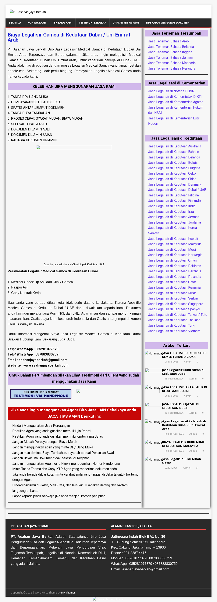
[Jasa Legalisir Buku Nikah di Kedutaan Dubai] (153, 378)
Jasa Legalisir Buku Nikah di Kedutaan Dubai (183, 372)
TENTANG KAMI (62, 22)
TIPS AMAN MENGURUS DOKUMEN (167, 22)
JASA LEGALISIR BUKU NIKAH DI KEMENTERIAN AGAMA (184, 355)
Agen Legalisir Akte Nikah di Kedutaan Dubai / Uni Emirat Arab (184, 425)
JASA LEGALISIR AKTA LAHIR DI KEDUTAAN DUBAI (184, 389)
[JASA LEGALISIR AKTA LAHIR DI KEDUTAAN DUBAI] (153, 387)
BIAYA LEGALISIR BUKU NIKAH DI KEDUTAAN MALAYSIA (183, 444)
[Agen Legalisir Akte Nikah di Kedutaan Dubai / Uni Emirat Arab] (153, 422)
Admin (187, 361)
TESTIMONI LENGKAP (92, 22)
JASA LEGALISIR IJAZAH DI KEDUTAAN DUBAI (180, 406)
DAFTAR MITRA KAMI (126, 22)
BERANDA (15, 22)
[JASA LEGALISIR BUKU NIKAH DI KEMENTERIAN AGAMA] (153, 353)
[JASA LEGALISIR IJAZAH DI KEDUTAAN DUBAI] (153, 412)
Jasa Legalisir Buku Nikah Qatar (181, 461)
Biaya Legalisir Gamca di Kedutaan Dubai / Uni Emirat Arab (69, 37)
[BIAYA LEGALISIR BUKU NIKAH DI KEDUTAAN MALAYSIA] (153, 442)
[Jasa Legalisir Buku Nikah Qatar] (153, 459)
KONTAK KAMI (37, 22)
